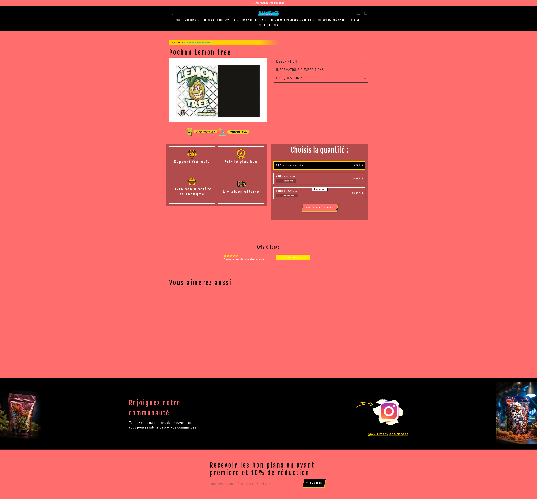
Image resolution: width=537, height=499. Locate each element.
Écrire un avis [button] (293, 257)
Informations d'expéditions (300, 70)
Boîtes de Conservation (219, 20)
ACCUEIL (176, 42)
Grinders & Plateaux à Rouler (291, 20)
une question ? (289, 78)
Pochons (191, 20)
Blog (262, 25)
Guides (273, 25)
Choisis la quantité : (319, 150)
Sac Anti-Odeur (253, 20)
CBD (178, 20)
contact (355, 20)
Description (286, 61)
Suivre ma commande (332, 20)
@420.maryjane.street (388, 433)
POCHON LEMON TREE (197, 42)
